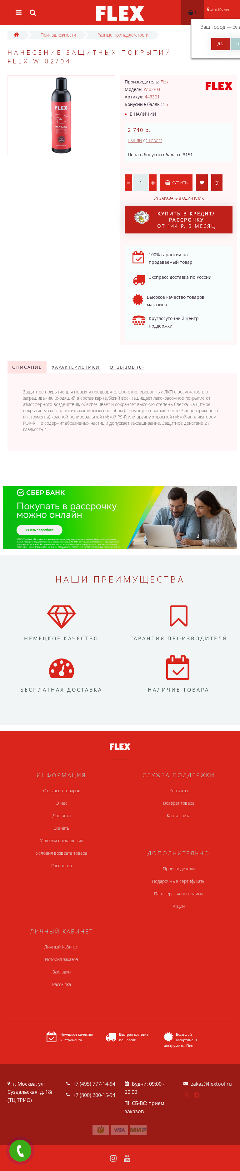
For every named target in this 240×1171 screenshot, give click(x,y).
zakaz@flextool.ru (211, 1083)
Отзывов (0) (127, 367)
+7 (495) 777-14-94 (94, 1083)
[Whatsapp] (186, 1094)
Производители (179, 869)
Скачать (61, 828)
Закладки (61, 972)
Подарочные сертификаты (178, 881)
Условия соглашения (61, 840)
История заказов (61, 959)
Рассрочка (61, 865)
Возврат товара (178, 803)
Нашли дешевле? (145, 140)
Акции (179, 906)
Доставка (61, 815)
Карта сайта (178, 815)
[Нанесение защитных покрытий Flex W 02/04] (61, 115)
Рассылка (61, 984)
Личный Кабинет (61, 947)
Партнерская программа (178, 894)
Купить (179, 183)
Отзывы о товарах (61, 790)
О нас (62, 803)
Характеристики (76, 367)
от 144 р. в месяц (186, 219)
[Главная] (16, 35)
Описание (27, 367)
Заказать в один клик (181, 198)
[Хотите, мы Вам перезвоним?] (20, 1151)
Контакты (178, 790)
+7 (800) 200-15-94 (94, 1095)
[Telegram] (197, 1095)
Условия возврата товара (61, 853)
